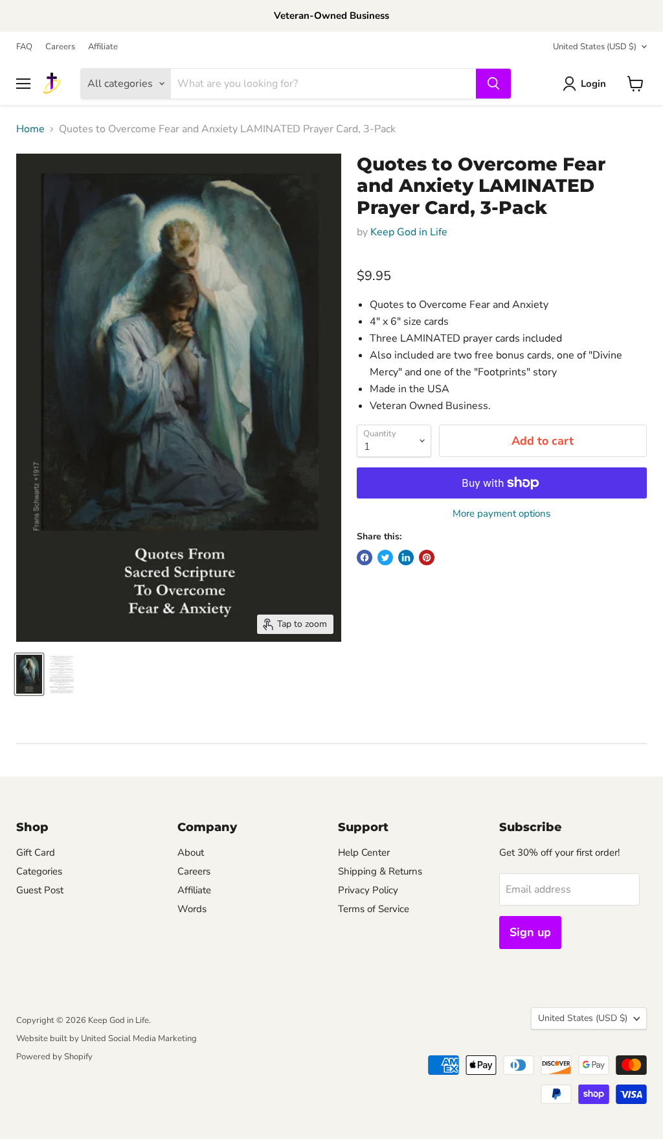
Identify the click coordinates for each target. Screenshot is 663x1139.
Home (30, 129)
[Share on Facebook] (364, 557)
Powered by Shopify (54, 1057)
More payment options (501, 513)
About (190, 852)
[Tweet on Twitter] (385, 557)
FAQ (24, 47)
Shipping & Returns (380, 871)
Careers (60, 47)
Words (192, 908)
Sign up (530, 932)
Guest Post (39, 890)
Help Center (364, 852)
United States (594, 47)
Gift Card (35, 852)
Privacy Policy (368, 890)
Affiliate (103, 47)
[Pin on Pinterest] (426, 557)
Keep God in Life (408, 232)
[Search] (493, 84)
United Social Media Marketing (139, 1038)
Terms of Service (373, 908)
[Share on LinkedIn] (406, 557)
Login (593, 83)
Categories (39, 871)
